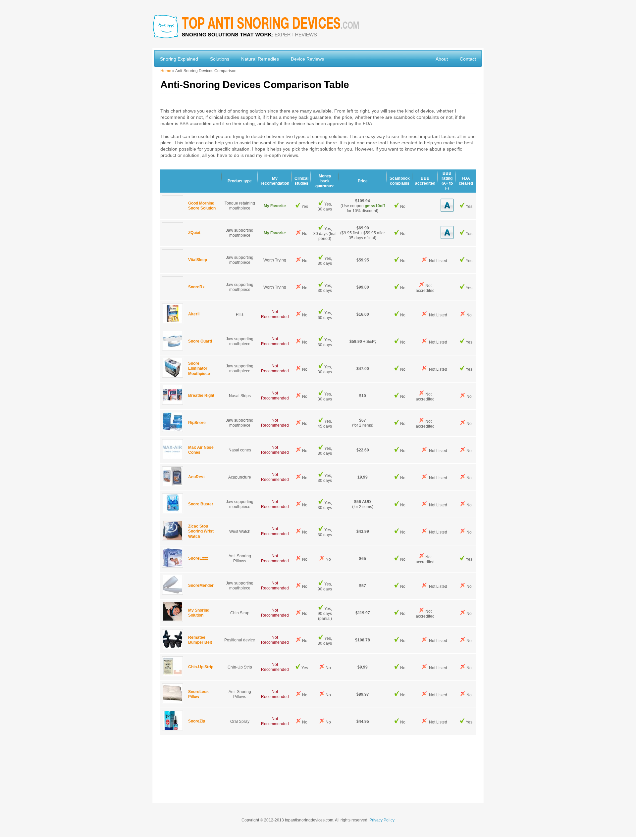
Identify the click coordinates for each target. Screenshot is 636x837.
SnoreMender (201, 585)
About (442, 59)
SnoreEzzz (198, 558)
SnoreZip (196, 721)
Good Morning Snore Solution (202, 205)
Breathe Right (201, 396)
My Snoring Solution (198, 613)
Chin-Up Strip (200, 667)
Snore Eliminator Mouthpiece (199, 368)
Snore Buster (200, 504)
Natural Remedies (260, 59)
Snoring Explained (179, 59)
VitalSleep (197, 260)
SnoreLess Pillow (198, 694)
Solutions (219, 59)
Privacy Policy (382, 820)
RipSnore (197, 423)
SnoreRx (196, 287)
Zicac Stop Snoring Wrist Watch (201, 531)
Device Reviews (307, 59)
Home (165, 71)
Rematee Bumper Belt (200, 640)
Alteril (193, 314)
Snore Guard (200, 341)
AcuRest (196, 477)
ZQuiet (194, 233)
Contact (468, 59)
